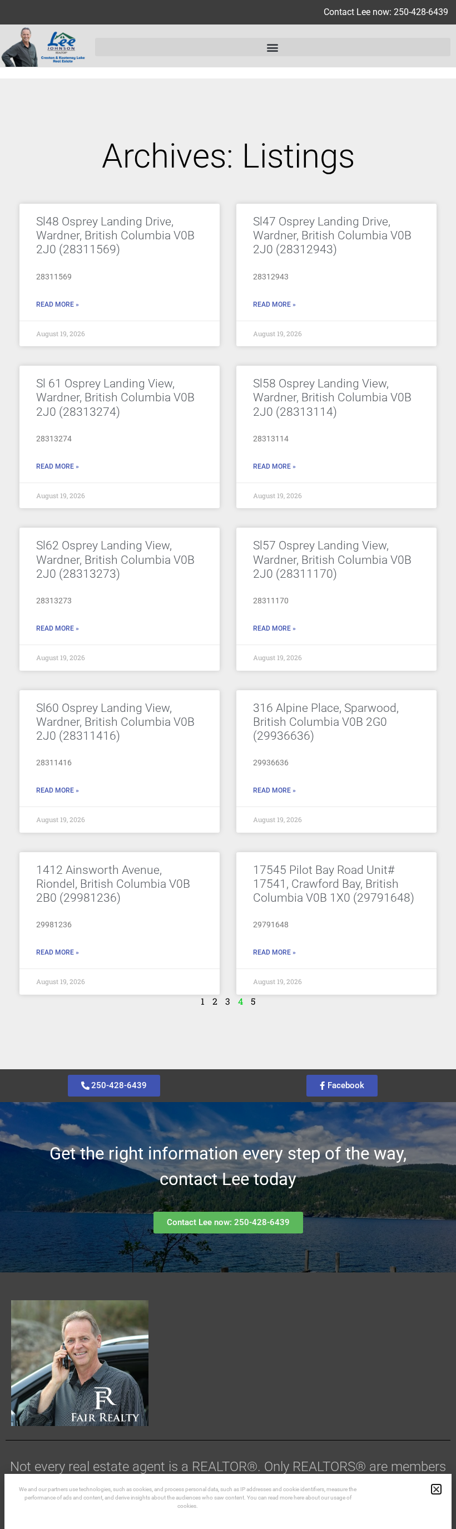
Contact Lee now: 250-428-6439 (386, 12)
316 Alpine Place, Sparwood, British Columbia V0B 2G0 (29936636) (326, 722)
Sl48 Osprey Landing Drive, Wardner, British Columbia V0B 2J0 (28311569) (115, 235)
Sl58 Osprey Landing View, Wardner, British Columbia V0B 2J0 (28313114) (332, 397)
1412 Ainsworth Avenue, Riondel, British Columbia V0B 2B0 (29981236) (113, 883)
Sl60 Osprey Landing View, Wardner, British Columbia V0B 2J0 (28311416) (115, 722)
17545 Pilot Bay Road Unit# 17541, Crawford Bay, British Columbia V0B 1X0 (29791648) (333, 883)
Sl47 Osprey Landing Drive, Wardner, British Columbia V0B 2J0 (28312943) (332, 235)
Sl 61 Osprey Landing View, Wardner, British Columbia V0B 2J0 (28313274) (115, 397)
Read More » (57, 304)
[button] (272, 47)
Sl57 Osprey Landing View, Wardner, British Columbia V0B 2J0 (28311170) (332, 559)
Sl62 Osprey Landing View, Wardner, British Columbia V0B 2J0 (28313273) (115, 559)
